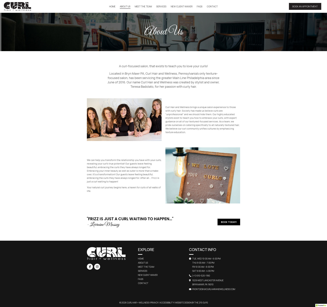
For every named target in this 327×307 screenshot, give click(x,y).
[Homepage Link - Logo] (17, 6)
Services (142, 270)
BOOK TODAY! (229, 222)
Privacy (154, 302)
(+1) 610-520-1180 (201, 275)
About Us (143, 262)
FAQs (140, 279)
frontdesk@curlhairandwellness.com (213, 289)
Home (141, 258)
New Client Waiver (148, 275)
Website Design (183, 302)
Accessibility (167, 302)
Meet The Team (146, 266)
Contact (143, 283)
